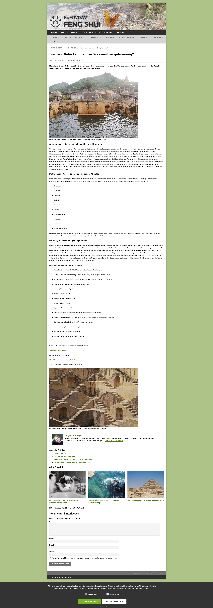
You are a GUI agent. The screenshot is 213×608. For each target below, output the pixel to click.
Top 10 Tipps (53, 41)
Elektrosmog (79, 37)
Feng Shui (53, 33)
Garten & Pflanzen (92, 33)
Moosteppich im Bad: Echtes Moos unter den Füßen (73, 459)
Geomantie (67, 37)
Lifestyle (108, 33)
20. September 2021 (58, 60)
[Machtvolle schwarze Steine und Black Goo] (145, 484)
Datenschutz (138, 573)
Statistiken (114, 594)
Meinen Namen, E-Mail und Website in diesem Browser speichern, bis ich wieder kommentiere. (84, 558)
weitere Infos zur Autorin (114, 441)
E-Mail (51, 545)
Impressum (160, 573)
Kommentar (53, 522)
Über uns (120, 33)
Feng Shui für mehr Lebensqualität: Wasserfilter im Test (64, 501)
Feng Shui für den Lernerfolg (64, 456)
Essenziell (92, 594)
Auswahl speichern (114, 601)
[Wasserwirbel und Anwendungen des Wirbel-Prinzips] (106, 484)
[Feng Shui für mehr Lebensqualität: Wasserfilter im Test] (67, 484)
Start (52, 48)
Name (51, 538)
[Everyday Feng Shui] (106, 29)
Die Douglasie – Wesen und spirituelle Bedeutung (72, 462)
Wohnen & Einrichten (70, 33)
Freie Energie (144, 37)
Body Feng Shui (54, 37)
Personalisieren (101, 606)
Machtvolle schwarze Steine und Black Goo (145, 500)
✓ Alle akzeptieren (89, 601)
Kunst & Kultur (158, 37)
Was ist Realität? (60, 453)
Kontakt (149, 573)
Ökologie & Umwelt (95, 37)
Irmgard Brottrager (74, 60)
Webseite (52, 551)
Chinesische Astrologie (127, 37)
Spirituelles (110, 37)
